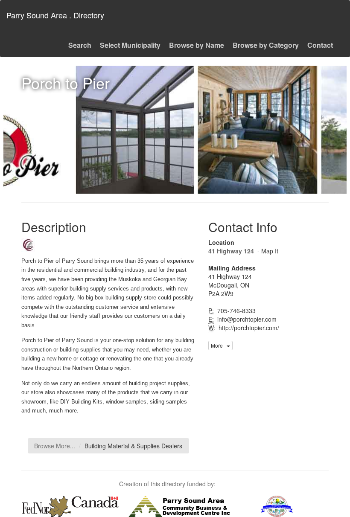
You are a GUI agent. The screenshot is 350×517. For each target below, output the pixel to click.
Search (79, 45)
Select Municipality (130, 45)
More (219, 345)
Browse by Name (196, 45)
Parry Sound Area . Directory (55, 14)
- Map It (267, 251)
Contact (320, 45)
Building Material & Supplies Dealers (133, 445)
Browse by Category (266, 45)
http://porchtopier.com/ (248, 327)
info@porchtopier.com (246, 319)
